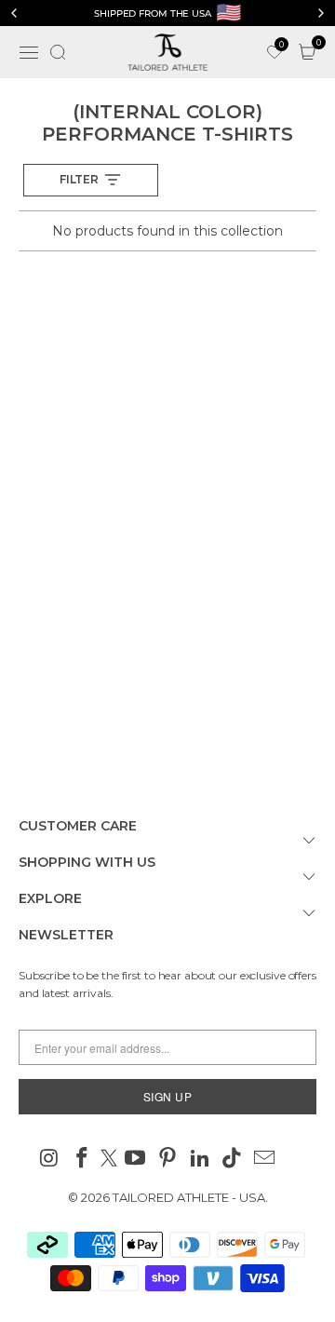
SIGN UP (168, 1096)
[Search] (57, 52)
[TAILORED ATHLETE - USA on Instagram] (50, 1159)
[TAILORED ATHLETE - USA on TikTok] (233, 1159)
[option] (167, 13)
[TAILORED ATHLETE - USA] (167, 52)
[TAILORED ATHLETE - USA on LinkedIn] (200, 1159)
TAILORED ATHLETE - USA (189, 1197)
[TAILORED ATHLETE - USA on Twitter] (108, 1159)
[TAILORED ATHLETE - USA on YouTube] (136, 1159)
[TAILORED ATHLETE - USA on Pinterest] (168, 1159)
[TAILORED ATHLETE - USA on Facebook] (82, 1159)
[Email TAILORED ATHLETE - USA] (265, 1159)
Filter (79, 179)
